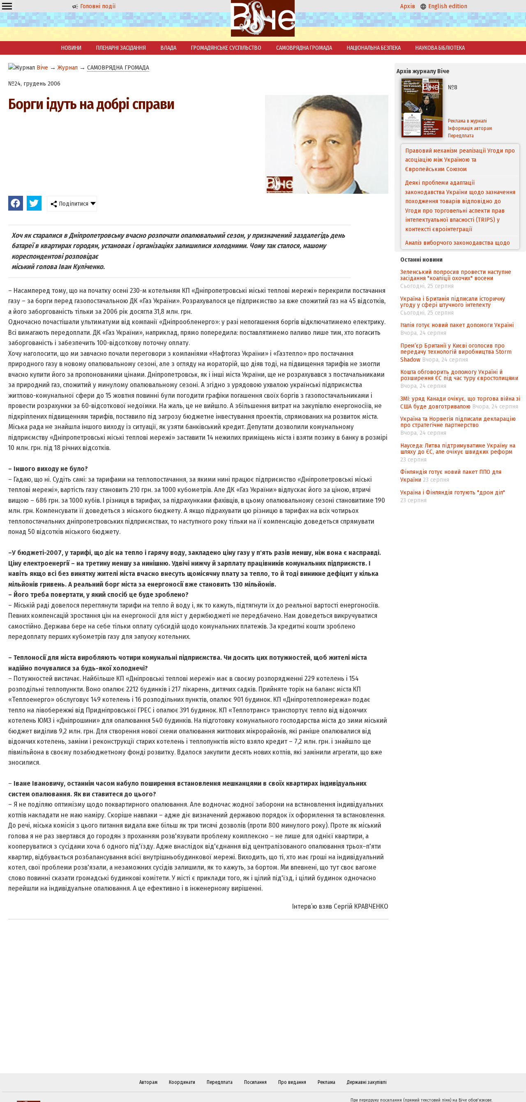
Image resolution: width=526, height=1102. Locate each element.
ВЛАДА (168, 47)
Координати (182, 1082)
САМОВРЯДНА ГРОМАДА (304, 47)
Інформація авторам (470, 128)
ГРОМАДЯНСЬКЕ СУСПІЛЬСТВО (226, 47)
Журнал (68, 67)
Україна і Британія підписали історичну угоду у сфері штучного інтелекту (452, 302)
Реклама (326, 1082)
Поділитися (72, 203)
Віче (42, 67)
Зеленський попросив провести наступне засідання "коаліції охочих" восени (455, 275)
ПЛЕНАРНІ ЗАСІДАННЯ (121, 47)
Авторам (148, 1082)
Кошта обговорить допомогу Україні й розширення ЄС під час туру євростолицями (459, 375)
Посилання (255, 1082)
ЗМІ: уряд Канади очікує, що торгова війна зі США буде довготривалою (460, 402)
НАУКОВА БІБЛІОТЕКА (440, 47)
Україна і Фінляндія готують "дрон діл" (452, 492)
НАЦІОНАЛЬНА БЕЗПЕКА (374, 47)
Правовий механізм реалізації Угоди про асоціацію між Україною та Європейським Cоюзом (460, 160)
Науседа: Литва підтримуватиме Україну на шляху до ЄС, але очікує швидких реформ (457, 448)
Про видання (292, 1082)
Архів (407, 6)
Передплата (461, 136)
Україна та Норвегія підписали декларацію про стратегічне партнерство (458, 422)
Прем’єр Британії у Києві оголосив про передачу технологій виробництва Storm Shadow (456, 352)
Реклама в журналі (467, 121)
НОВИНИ (71, 47)
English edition (447, 6)
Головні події (96, 6)
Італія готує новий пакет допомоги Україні (457, 325)
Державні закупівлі (367, 1082)
